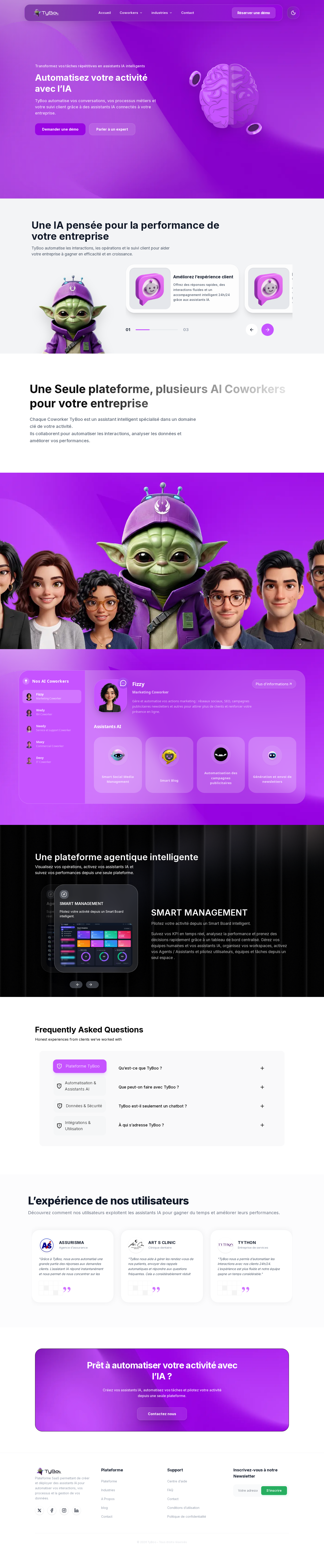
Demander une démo (60, 129)
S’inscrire (274, 1490)
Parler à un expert (112, 129)
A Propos (108, 1499)
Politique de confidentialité (186, 1516)
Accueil (104, 13)
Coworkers (129, 13)
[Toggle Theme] (293, 13)
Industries (108, 1490)
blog (104, 1508)
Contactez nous (162, 1414)
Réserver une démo (253, 13)
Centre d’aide (177, 1481)
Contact (187, 13)
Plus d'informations (272, 684)
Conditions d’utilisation (183, 1508)
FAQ (170, 1490)
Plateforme (109, 1481)
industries (159, 13)
